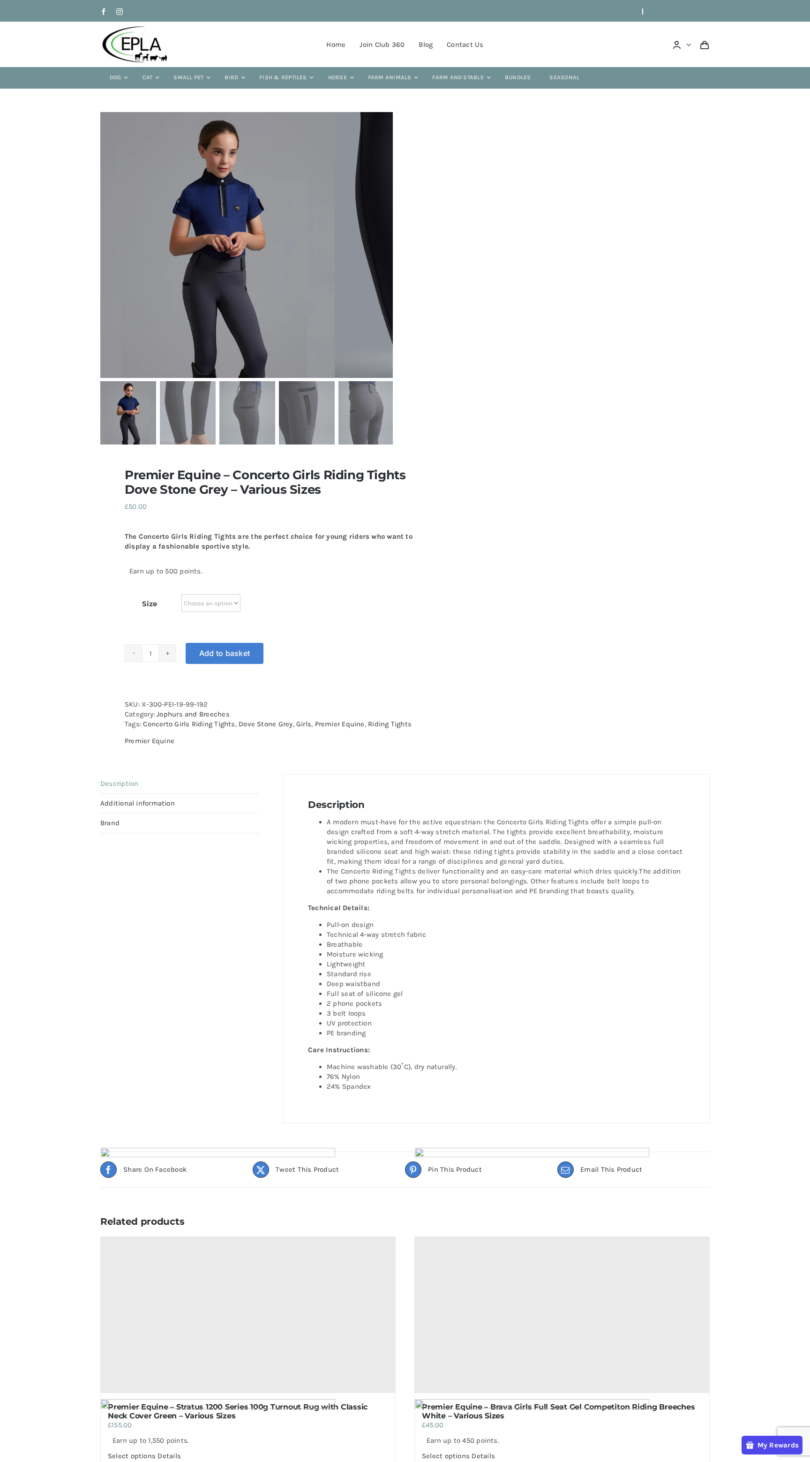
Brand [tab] (110, 823)
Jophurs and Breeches (193, 714)
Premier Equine (340, 724)
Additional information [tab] (137, 803)
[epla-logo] (136, 27)
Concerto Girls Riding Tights (189, 724)
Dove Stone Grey (265, 724)
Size (149, 603)
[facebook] (103, 11)
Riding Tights (390, 724)
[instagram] (119, 11)
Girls (303, 724)
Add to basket (224, 653)
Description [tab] (119, 783)
